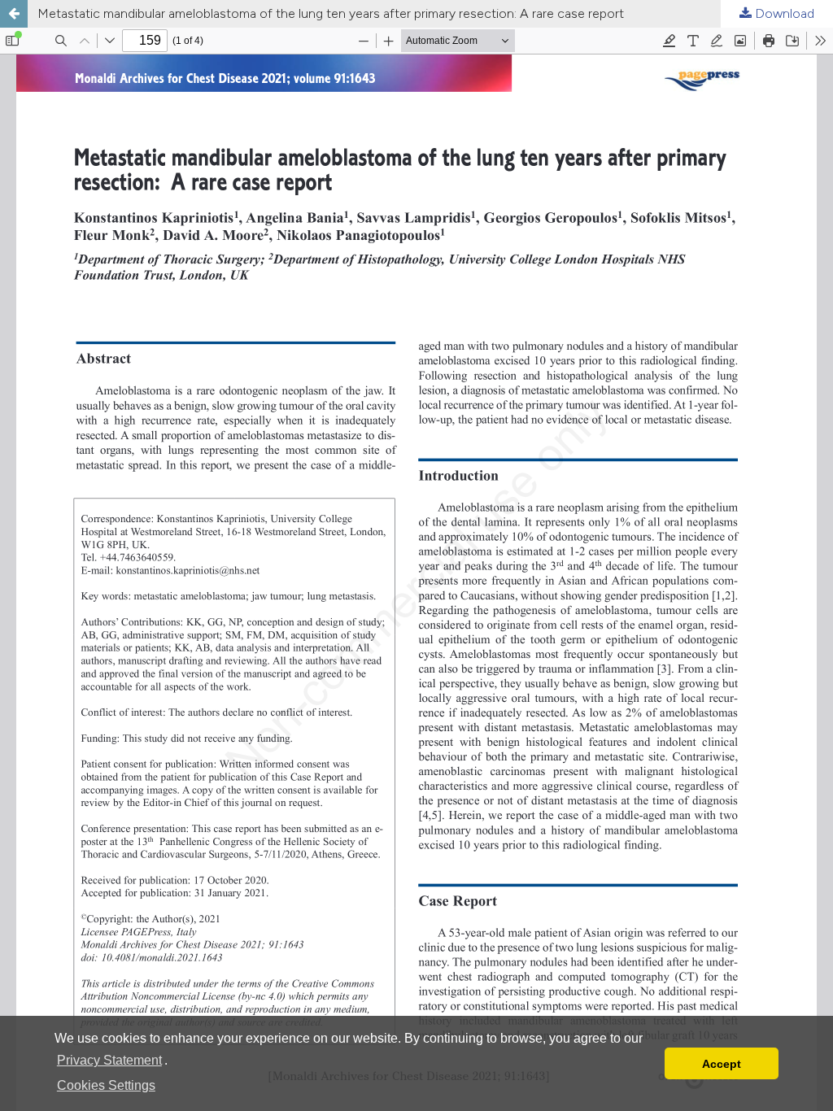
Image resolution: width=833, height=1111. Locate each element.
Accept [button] (721, 1063)
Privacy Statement (109, 1060)
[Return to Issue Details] (14, 14)
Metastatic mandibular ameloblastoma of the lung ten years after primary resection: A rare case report (330, 13)
